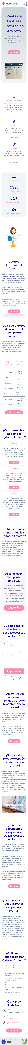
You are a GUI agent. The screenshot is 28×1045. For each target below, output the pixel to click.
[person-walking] (14, 96)
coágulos (18, 652)
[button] (24, 1042)
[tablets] (14, 121)
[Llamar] (3, 1042)
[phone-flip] (14, 144)
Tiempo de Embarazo (14, 608)
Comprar (14, 52)
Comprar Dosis (14, 412)
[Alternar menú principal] (24, 4)
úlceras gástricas (9, 276)
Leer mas (14, 463)
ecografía (7, 646)
